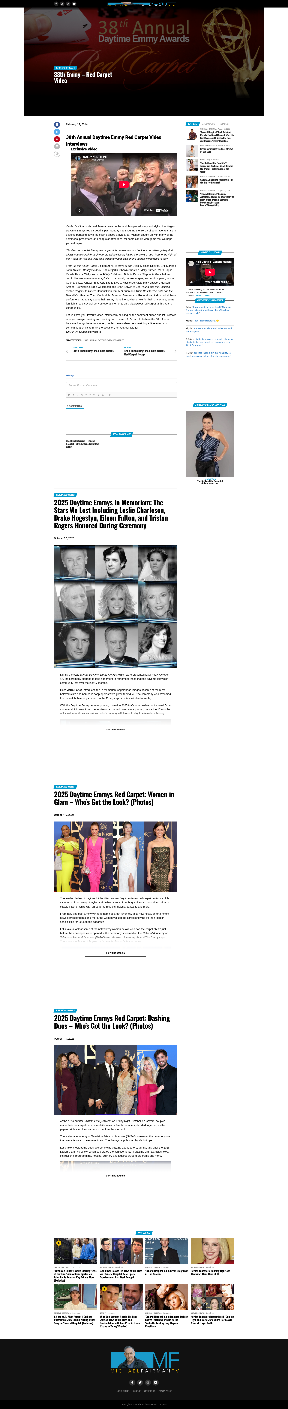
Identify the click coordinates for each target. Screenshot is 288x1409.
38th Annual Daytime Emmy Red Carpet (104, 340)
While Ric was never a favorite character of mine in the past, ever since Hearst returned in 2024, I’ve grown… (209, 342)
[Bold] (69, 395)
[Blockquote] (94, 395)
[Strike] (82, 395)
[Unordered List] (90, 395)
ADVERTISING (149, 1391)
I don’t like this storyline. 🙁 (206, 321)
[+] (110, 395)
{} (107, 395)
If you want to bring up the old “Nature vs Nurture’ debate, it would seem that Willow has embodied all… (208, 310)
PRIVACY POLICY (165, 1391)
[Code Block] (98, 395)
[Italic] (73, 395)
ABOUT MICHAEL (123, 1391)
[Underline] (77, 395)
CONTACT (137, 1391)
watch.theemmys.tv (80, 698)
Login (72, 375)
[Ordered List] (86, 395)
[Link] (103, 395)
